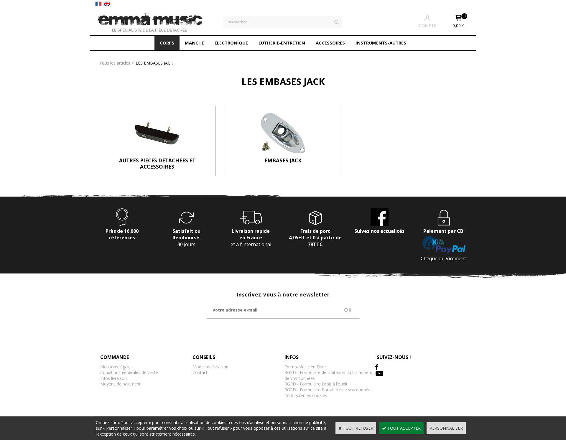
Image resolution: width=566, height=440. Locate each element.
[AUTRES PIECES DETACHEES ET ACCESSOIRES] (157, 153)
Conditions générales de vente (129, 372)
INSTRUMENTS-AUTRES (381, 43)
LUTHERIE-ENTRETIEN (282, 43)
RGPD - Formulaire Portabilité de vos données (328, 390)
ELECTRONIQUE (231, 43)
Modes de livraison (210, 367)
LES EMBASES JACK (154, 63)
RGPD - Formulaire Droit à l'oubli (315, 384)
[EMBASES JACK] (283, 153)
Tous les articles (114, 63)
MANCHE (194, 43)
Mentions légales (116, 367)
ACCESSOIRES (330, 43)
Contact (200, 372)
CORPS (167, 43)
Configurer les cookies (305, 395)
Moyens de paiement (120, 384)
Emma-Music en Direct (306, 367)
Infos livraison (113, 378)
